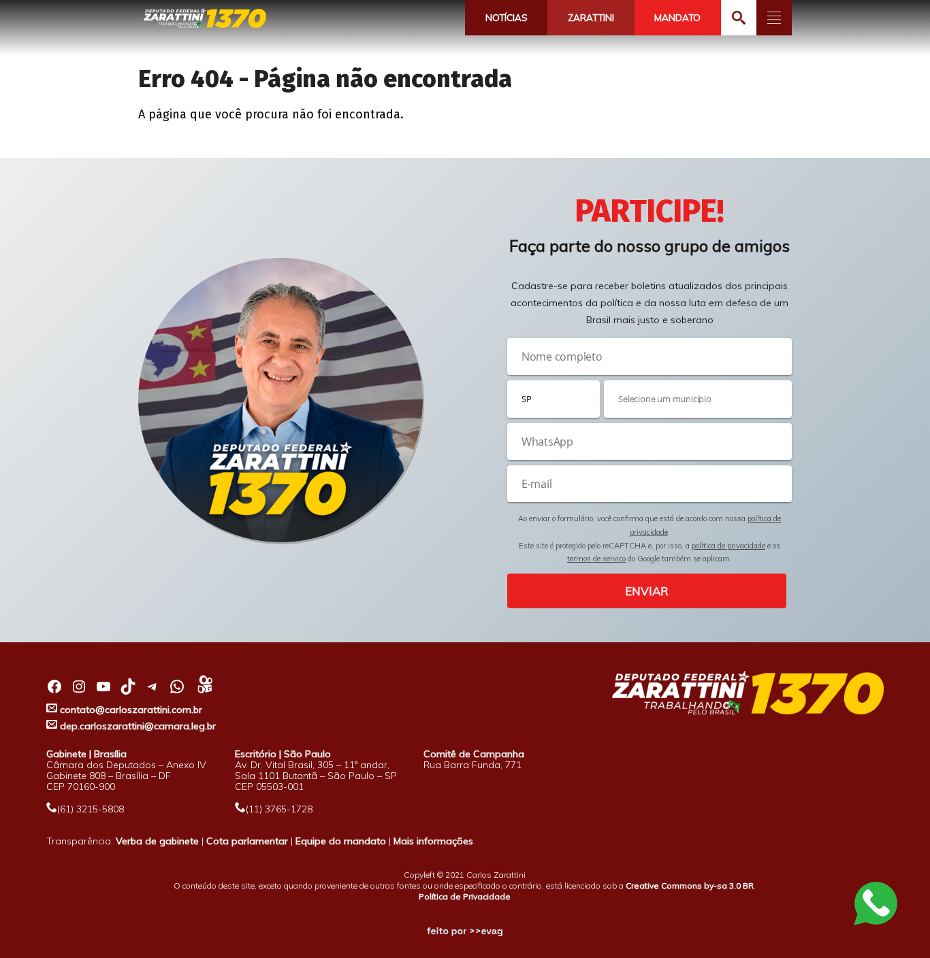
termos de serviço (596, 558)
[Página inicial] (205, 18)
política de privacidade (728, 545)
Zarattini (591, 17)
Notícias (506, 17)
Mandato (677, 17)
